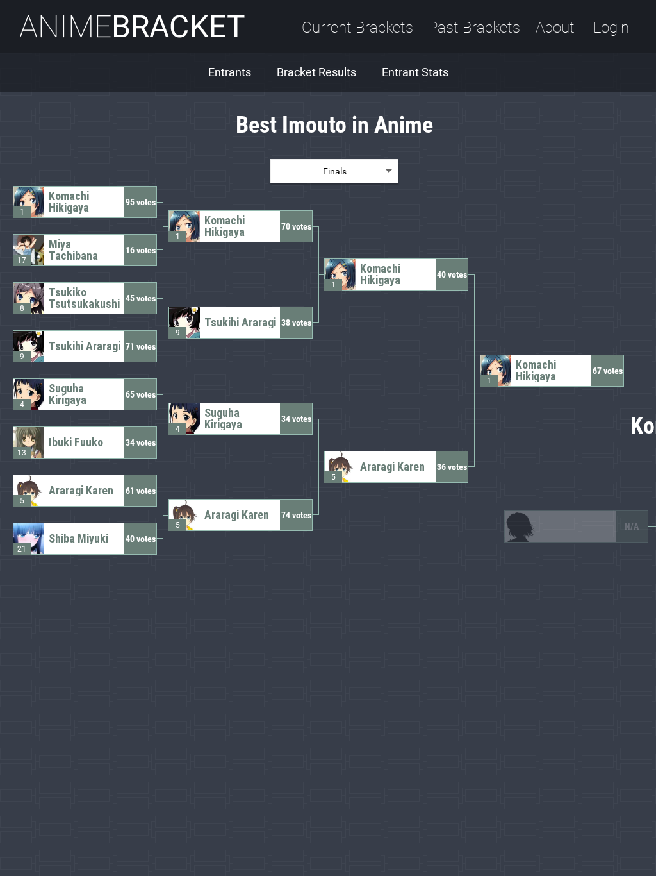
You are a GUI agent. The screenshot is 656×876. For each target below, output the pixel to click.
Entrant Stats (415, 72)
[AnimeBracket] (132, 26)
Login (611, 28)
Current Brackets (357, 28)
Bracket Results (316, 72)
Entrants (229, 72)
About (555, 28)
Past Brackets (474, 28)
